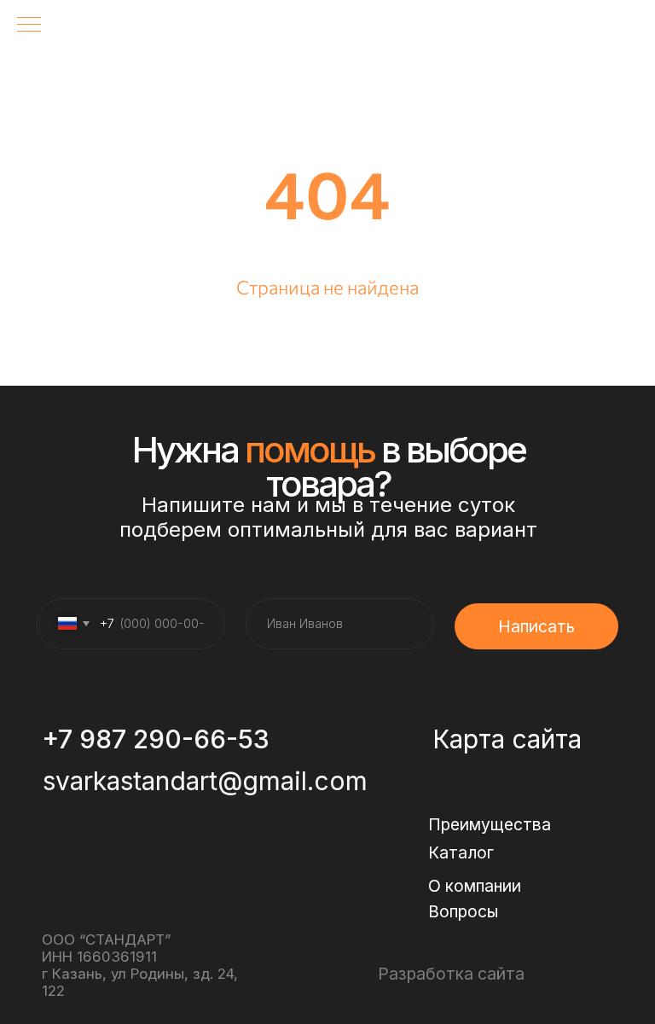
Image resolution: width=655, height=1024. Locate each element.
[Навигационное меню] (29, 25)
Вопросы (463, 911)
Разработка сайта (451, 973)
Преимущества (489, 824)
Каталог (461, 852)
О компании (474, 886)
